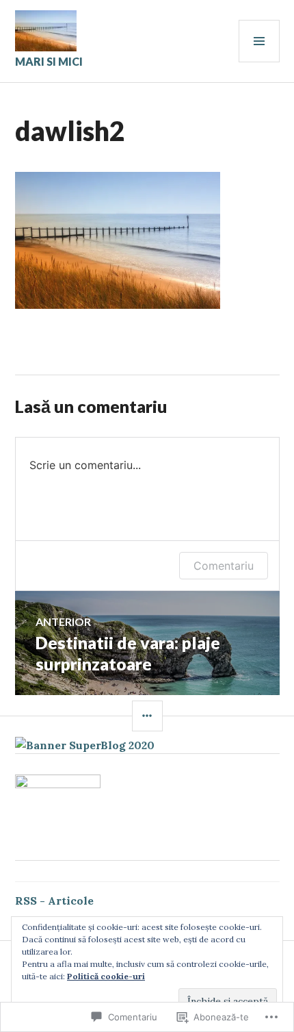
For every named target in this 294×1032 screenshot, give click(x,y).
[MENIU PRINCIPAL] (259, 41)
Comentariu (223, 565)
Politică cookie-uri (106, 976)
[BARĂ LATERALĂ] (147, 716)
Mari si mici (49, 61)
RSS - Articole (54, 900)
